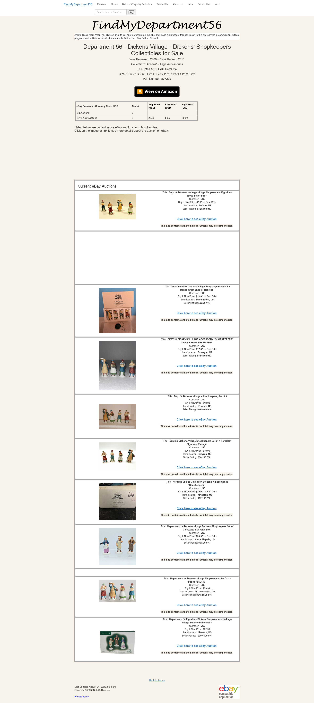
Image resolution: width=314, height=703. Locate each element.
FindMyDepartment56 (78, 4)
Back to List (204, 4)
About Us (178, 4)
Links (190, 4)
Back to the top (157, 680)
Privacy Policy (81, 696)
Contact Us (162, 4)
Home (114, 4)
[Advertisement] (157, 157)
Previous (101, 4)
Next (217, 4)
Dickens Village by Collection (137, 4)
